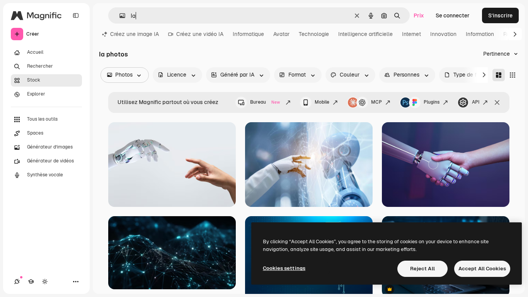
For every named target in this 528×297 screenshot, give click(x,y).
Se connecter (453, 15)
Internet (411, 34)
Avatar (281, 34)
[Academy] (31, 281)
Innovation (443, 34)
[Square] (512, 75)
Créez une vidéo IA (199, 34)
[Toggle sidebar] (76, 15)
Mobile (322, 102)
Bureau (265, 102)
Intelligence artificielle (365, 34)
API (475, 102)
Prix (419, 15)
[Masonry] (498, 75)
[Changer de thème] (45, 281)
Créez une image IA (134, 34)
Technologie (314, 34)
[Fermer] (497, 102)
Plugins (431, 102)
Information (480, 34)
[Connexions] (17, 281)
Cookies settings (284, 268)
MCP (376, 102)
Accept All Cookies (482, 268)
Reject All (422, 268)
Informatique (248, 34)
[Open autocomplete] (119, 16)
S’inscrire (500, 15)
